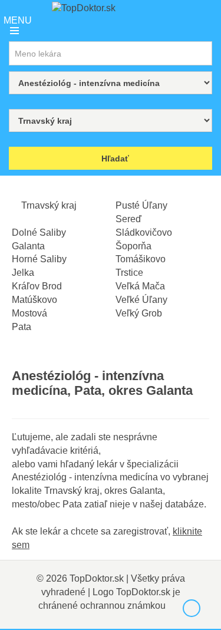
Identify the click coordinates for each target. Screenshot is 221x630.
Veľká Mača (140, 286)
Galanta (28, 246)
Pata (21, 327)
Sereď (128, 219)
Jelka (23, 273)
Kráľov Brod (37, 286)
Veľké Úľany (141, 300)
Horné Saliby (39, 259)
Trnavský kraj (48, 205)
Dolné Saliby (39, 232)
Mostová (29, 313)
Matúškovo (34, 300)
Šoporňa (133, 246)
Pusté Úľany (141, 205)
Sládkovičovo (144, 232)
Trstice (129, 273)
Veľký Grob (139, 313)
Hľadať (114, 158)
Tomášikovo (141, 259)
